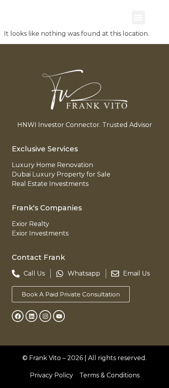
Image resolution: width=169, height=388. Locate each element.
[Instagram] (45, 316)
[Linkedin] (31, 316)
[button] (138, 17)
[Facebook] (18, 316)
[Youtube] (59, 316)
